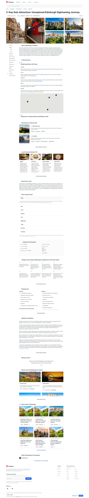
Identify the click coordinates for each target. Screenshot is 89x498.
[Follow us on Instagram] (9, 488)
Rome (75, 469)
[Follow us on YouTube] (10, 488)
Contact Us (59, 473)
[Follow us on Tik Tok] (7, 489)
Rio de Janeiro (77, 478)
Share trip (81, 15)
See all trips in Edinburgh (41, 450)
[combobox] (44, 6)
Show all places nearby (41, 399)
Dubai (67, 475)
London (68, 469)
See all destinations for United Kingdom (41, 460)
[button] (41, 64)
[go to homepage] (10, 2)
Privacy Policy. (16, 482)
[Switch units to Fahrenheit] (61, 350)
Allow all (80, 495)
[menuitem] (12, 46)
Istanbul (76, 475)
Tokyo (67, 471)
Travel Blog (59, 471)
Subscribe (28, 478)
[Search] (80, 6)
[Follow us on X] (12, 489)
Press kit (58, 475)
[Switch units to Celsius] (60, 350)
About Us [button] (29, 2)
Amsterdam (76, 473)
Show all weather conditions (41, 352)
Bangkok (68, 478)
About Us (58, 469)
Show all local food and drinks (41, 176)
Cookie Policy (17, 496)
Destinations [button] (18, 2)
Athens (68, 473)
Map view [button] (24, 2)
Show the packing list (41, 313)
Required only (74, 495)
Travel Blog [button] (36, 2)
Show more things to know (41, 283)
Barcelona (76, 471)
